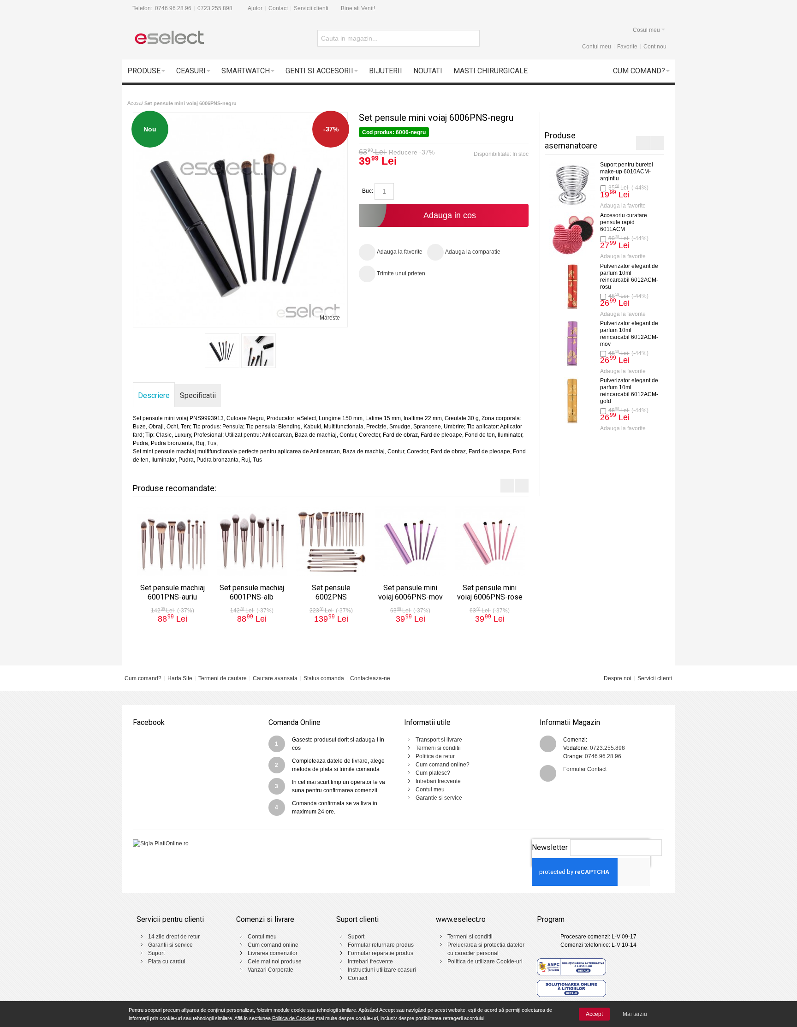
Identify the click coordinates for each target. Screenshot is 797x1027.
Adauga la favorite (596, 205)
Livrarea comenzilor (272, 953)
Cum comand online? (443, 764)
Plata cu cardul (166, 961)
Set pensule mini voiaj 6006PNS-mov (410, 592)
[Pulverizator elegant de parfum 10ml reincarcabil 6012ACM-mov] (546, 343)
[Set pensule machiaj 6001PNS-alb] (252, 541)
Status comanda (323, 678)
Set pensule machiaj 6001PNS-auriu (172, 592)
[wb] (222, 350)
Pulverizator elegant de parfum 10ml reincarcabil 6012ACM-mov (603, 333)
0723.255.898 (214, 8)
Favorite (627, 46)
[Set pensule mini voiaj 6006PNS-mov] (410, 541)
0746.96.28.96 (173, 8)
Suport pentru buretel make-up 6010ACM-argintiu (600, 171)
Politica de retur (435, 756)
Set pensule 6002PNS (331, 592)
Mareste (330, 318)
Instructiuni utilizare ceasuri (382, 970)
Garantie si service (439, 798)
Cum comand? (143, 678)
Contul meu (596, 46)
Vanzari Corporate (270, 970)
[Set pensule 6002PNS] (331, 541)
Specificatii (198, 395)
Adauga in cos (449, 215)
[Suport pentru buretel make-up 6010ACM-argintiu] (546, 184)
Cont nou (654, 46)
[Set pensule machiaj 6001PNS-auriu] (172, 541)
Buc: (367, 191)
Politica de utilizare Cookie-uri (485, 961)
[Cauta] (471, 38)
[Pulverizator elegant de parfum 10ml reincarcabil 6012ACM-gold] (546, 400)
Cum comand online (273, 945)
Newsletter (550, 847)
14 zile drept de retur (174, 936)
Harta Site (179, 678)
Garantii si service (170, 945)
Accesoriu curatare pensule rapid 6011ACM (597, 222)
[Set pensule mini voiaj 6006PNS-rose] (490, 541)
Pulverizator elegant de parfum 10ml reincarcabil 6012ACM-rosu (603, 276)
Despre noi (617, 678)
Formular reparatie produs (380, 953)
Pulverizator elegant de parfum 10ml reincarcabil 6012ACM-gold (603, 390)
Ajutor (255, 8)
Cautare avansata (275, 678)
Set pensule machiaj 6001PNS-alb (252, 592)
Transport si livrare (439, 739)
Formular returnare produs (381, 945)
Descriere (154, 395)
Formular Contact (585, 769)
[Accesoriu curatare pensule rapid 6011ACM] (546, 235)
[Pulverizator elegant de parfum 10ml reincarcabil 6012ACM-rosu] (546, 286)
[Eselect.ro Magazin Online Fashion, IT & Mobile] (168, 38)
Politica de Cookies (293, 1018)
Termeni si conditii (438, 748)
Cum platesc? (433, 773)
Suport (156, 953)
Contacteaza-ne (370, 678)
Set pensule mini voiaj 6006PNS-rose (490, 592)
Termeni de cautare (222, 678)
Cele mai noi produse (275, 961)
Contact (278, 8)
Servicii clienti (311, 8)
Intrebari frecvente (438, 781)
